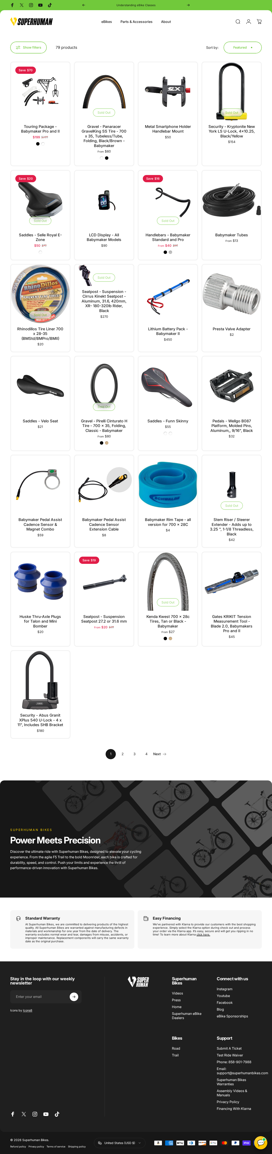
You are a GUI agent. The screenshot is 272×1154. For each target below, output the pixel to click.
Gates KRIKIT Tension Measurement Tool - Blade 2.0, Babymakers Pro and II (231, 623)
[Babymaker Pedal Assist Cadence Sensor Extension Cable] (104, 484)
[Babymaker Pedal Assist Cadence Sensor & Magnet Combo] (40, 484)
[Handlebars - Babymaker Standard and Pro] (168, 200)
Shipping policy (77, 1146)
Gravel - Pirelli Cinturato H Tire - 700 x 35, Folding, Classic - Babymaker (104, 426)
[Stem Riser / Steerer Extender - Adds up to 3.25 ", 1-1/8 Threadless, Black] (231, 484)
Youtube (223, 996)
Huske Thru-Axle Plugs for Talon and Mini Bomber (40, 621)
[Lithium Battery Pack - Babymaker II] (168, 294)
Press (176, 1000)
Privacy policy (36, 1146)
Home (176, 1007)
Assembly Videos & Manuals (232, 1093)
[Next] (188, 5)
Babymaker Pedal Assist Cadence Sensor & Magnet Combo (40, 524)
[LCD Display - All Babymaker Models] (104, 200)
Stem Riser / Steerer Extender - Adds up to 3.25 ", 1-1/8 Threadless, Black (232, 526)
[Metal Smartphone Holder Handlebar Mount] (168, 91)
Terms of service (56, 1146)
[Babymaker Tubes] (231, 200)
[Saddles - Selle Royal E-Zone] (40, 200)
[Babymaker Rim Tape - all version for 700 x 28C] (168, 484)
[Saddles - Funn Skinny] (168, 386)
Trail (175, 1055)
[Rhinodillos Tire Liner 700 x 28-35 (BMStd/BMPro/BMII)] (40, 294)
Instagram (224, 989)
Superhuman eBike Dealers (186, 1015)
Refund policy (18, 1146)
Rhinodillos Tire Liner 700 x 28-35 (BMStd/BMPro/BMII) (40, 334)
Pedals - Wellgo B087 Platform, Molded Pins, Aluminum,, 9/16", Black (231, 426)
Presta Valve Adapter (232, 329)
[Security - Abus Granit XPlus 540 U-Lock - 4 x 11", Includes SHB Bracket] (40, 680)
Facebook (225, 1002)
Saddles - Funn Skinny (167, 421)
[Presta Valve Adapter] (231, 294)
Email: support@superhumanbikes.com (242, 1071)
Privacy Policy (228, 1102)
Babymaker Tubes (231, 235)
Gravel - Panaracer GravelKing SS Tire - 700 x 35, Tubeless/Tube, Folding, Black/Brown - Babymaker (104, 136)
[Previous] (83, 5)
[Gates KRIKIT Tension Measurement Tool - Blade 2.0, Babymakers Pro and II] (231, 581)
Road (176, 1048)
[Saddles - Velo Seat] (40, 386)
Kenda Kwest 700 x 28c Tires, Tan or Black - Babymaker (168, 621)
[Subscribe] (74, 997)
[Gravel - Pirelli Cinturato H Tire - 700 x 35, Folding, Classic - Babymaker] (104, 386)
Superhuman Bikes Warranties (231, 1082)
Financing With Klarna (234, 1108)
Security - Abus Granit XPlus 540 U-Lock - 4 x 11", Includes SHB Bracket (40, 720)
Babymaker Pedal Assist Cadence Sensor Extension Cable (104, 524)
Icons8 (27, 1010)
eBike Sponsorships (232, 1016)
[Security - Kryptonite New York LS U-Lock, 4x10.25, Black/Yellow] (231, 91)
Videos (177, 993)
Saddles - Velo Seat (40, 421)
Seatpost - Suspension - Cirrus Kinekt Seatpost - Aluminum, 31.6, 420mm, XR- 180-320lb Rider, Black (104, 301)
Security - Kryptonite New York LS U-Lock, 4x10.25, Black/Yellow (231, 131)
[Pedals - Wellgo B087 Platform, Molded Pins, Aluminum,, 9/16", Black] (231, 386)
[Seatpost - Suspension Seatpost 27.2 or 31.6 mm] (104, 581)
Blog (220, 1009)
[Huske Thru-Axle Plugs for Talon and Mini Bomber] (40, 581)
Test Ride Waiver (230, 1055)
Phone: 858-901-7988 (234, 1062)
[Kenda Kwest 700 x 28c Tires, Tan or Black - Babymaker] (168, 581)
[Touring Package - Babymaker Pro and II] (40, 91)
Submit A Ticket (229, 1048)
